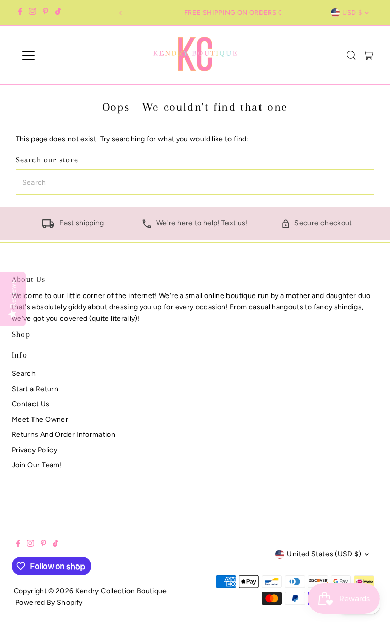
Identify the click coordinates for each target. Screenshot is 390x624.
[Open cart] (368, 55)
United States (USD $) (324, 554)
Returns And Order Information (63, 434)
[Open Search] (351, 55)
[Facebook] (20, 13)
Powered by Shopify (48, 602)
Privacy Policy (34, 449)
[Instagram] (32, 13)
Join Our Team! (37, 465)
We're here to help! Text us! (202, 223)
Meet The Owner (40, 419)
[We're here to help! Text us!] (146, 226)
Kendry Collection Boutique (121, 591)
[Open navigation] (58, 55)
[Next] (269, 13)
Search (24, 373)
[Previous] (120, 13)
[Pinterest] (45, 13)
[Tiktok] (58, 13)
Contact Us (31, 404)
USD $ (352, 12)
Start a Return (35, 388)
